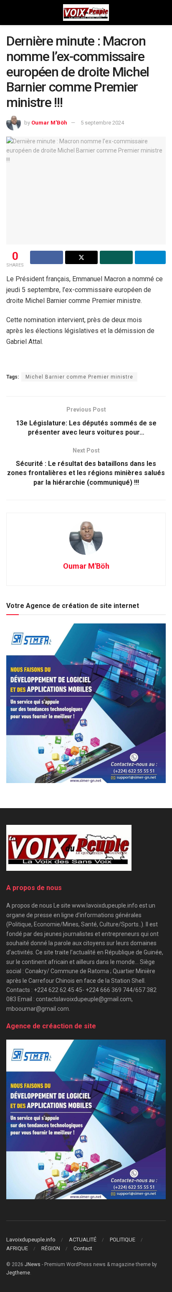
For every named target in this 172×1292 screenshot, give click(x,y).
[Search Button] (162, 12)
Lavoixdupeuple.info (31, 1239)
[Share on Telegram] (150, 257)
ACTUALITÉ (82, 1239)
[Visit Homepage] (86, 12)
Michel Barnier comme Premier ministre (79, 377)
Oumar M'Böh (49, 123)
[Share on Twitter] (81, 257)
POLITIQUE (122, 1239)
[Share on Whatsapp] (116, 257)
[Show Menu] (9, 12)
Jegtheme (18, 1273)
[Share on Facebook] (46, 257)
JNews (32, 1264)
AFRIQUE (17, 1248)
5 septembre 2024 (102, 123)
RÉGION (50, 1248)
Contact (82, 1248)
